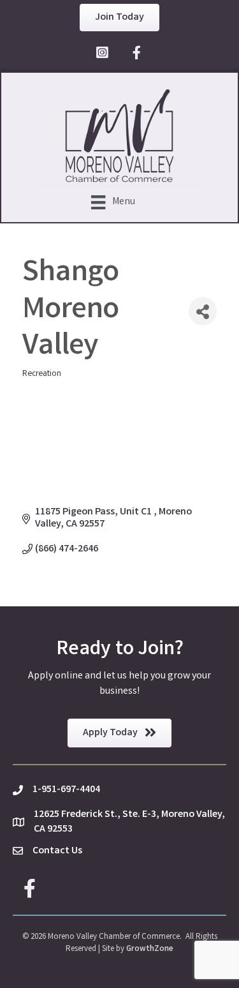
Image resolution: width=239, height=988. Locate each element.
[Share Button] (203, 311)
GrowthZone (149, 949)
